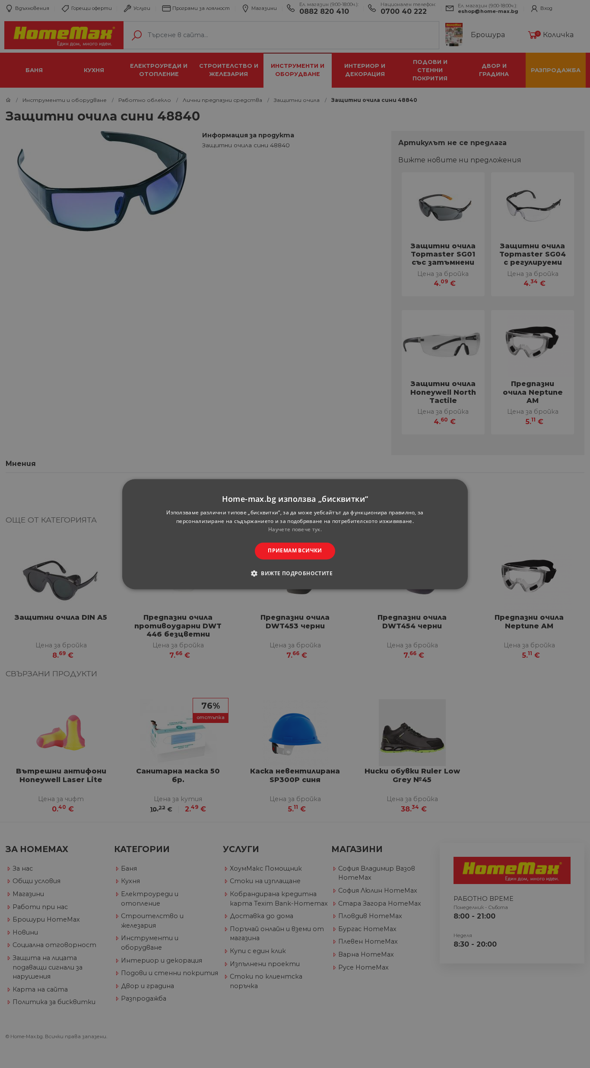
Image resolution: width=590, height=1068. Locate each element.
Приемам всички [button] (295, 551)
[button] (295, 573)
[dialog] (295, 534)
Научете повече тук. (295, 529)
